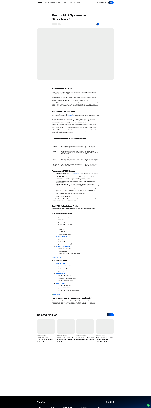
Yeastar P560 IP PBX (60, 273)
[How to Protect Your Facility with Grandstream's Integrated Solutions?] (105, 330)
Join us (111, 3)
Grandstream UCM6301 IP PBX (62, 216)
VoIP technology (76, 174)
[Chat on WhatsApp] (148, 405)
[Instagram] (108, 402)
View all (110, 315)
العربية (97, 2)
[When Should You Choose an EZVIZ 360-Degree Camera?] (85, 330)
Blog (74, 2)
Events (78, 2)
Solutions (58, 2)
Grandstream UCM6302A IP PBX (63, 226)
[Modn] (39, 2)
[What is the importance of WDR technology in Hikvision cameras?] (66, 330)
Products (47, 2)
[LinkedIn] (110, 402)
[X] (113, 402)
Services (52, 2)
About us (70, 2)
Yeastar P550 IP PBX (60, 263)
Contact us (101, 2)
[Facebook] (106, 402)
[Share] (97, 24)
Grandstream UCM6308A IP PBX (63, 246)
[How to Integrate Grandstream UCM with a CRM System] (46, 330)
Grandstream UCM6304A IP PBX (63, 236)
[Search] (106, 2)
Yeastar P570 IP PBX (60, 284)
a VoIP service (71, 115)
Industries (65, 2)
